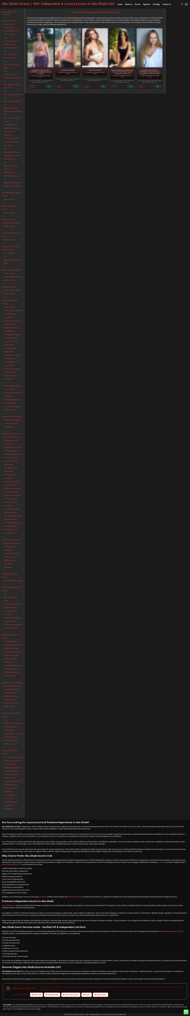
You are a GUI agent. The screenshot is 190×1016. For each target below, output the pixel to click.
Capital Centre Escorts (13, 604)
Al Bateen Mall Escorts (13, 334)
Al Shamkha (10, 512)
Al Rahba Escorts (11, 461)
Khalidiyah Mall (12, 669)
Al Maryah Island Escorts (11, 434)
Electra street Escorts (12, 618)
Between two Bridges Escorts (10, 575)
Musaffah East (11, 737)
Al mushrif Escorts (11, 440)
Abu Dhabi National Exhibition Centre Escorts (13, 110)
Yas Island (10, 798)
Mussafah (10, 744)
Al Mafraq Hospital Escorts (12, 416)
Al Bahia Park (11, 324)
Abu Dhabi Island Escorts (13, 94)
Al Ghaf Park (11, 372)
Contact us (166, 4)
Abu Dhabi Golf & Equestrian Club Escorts (12, 76)
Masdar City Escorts (12, 696)
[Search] (182, 4)
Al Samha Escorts (11, 502)
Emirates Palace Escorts (13, 625)
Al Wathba (10, 533)
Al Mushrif (10, 131)
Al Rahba (9, 464)
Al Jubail (9, 396)
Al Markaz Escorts (11, 423)
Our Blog (156, 4)
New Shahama (11, 771)
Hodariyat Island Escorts (14, 652)
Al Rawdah (10, 471)
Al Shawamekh (11, 519)
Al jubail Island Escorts (13, 393)
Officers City (10, 778)
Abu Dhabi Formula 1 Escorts (11, 66)
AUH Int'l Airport (12, 543)
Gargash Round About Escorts (10, 636)
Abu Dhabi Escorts (11, 31)
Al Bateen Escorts (11, 328)
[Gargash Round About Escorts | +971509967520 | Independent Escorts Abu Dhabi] (40, 47)
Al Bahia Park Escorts (12, 321)
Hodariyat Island (12, 655)
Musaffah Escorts (11, 727)
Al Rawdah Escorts (11, 468)
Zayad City (10, 805)
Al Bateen (10, 331)
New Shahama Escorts (13, 767)
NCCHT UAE (36, 995)
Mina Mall (10, 706)
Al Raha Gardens (12, 458)
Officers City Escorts (12, 774)
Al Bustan (10, 345)
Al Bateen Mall (11, 338)
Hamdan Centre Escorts (12, 152)
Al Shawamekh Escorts (13, 516)
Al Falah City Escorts (12, 355)
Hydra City (10, 662)
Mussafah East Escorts (13, 734)
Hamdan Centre (12, 648)
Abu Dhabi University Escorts (11, 119)
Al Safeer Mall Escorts (13, 495)
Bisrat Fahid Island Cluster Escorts (11, 589)
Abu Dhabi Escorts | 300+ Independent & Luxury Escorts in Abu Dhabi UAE (58, 3)
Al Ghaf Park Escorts (12, 369)
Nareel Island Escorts (12, 761)
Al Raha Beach (11, 451)
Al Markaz (10, 427)
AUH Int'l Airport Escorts (11, 540)
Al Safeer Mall (11, 499)
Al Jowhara (10, 389)
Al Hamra (9, 379)
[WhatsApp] (49, 86)
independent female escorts (171, 931)
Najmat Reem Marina (14, 757)
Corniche (9, 614)
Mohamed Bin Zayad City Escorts (11, 715)
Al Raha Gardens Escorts (14, 454)
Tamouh (9, 791)
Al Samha (9, 506)
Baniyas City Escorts (12, 553)
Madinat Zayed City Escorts (11, 167)
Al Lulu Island (11, 410)
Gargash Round (12, 641)
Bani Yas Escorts (12, 138)
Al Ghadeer (10, 365)
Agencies (146, 4)
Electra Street (11, 621)
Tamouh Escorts (11, 788)
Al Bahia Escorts (12, 125)
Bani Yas (9, 550)
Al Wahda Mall (11, 526)
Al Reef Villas (11, 485)
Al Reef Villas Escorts (12, 481)
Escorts (137, 4)
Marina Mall (10, 693)
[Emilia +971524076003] (95, 47)
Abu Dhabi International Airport (13, 261)
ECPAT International (70, 995)
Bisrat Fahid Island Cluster (10, 599)
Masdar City (10, 172)
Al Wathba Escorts (11, 529)
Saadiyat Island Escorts (12, 183)
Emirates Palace (12, 628)
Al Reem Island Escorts (13, 488)
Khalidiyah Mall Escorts (13, 665)
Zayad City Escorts (11, 802)
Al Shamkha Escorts (12, 509)
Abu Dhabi (10, 34)
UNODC (87, 995)
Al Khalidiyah (11, 403)
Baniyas (9, 567)
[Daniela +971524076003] (68, 47)
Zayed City (10, 809)
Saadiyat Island (12, 785)
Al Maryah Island (12, 437)
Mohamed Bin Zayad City (13, 723)
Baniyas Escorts (10, 560)
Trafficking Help (52, 995)
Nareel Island (11, 764)
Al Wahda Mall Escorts (13, 523)
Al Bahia (9, 317)
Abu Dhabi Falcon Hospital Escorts (10, 56)
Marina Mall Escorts (12, 689)
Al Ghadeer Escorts (12, 362)
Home (120, 4)
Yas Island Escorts (13, 186)
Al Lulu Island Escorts (12, 406)
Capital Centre (11, 607)
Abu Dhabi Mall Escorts (12, 101)
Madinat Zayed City (13, 686)
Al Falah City (10, 358)
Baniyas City (10, 557)
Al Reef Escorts (10, 475)
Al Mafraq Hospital (13, 420)
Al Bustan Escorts (12, 128)
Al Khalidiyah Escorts (12, 399)
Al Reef (9, 135)
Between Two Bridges (14, 580)
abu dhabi (10, 27)
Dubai (8, 145)
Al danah (9, 352)
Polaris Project (100, 995)
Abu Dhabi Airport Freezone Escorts (9, 22)
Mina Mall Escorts (11, 703)
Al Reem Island (11, 492)
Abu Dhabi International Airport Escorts (11, 248)
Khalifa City (10, 159)
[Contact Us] (186, 4)
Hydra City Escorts (13, 155)
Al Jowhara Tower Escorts (11, 386)
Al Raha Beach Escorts (13, 447)
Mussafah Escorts (13, 176)
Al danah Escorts (11, 348)
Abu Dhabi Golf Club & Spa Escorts (12, 86)
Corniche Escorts (12, 142)
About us (128, 4)
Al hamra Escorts (11, 376)
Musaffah (10, 730)
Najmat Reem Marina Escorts (10, 752)
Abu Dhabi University (14, 310)
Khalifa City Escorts (12, 672)
